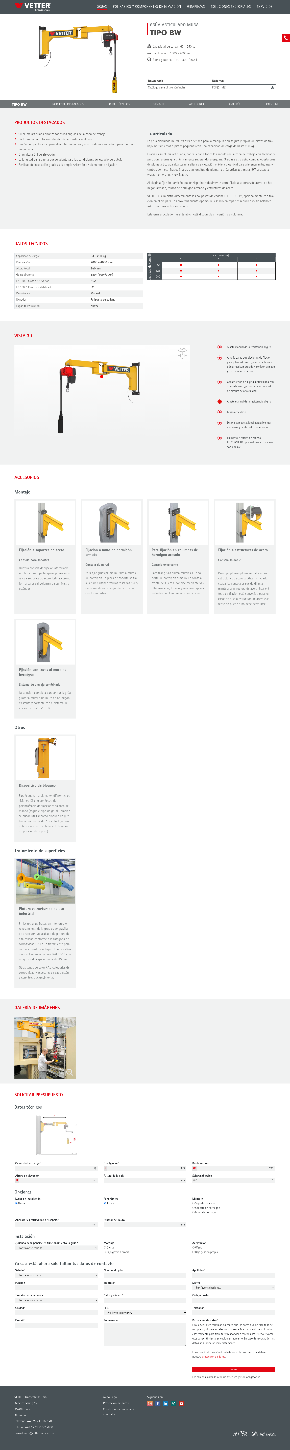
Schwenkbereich (202, 1175)
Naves (21, 1203)
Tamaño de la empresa (29, 1295)
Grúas (102, 7)
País (107, 1308)
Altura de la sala (114, 1175)
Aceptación (199, 1243)
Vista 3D (159, 104)
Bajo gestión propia (117, 1252)
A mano (110, 1203)
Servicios (265, 7)
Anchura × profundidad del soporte (37, 1220)
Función (20, 1282)
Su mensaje (111, 1320)
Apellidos (198, 1270)
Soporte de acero (205, 1203)
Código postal (201, 1295)
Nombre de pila (113, 1270)
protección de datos (213, 1356)
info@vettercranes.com (38, 1433)
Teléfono (198, 1308)
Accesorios (197, 104)
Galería (234, 104)
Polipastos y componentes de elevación (147, 7)
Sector (196, 1282)
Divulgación (111, 1163)
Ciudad (20, 1308)
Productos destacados (67, 104)
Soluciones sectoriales (231, 7)
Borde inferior (200, 1163)
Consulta (271, 104)
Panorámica (111, 1198)
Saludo (20, 1270)
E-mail (20, 1320)
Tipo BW (19, 104)
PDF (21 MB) (219, 87)
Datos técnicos (119, 104)
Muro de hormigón (206, 1212)
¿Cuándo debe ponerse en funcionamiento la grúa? (46, 1243)
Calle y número (113, 1295)
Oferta (110, 1247)
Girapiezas (196, 7)
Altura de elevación (27, 1175)
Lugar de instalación (27, 1198)
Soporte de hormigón (207, 1207)
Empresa (109, 1282)
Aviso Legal (110, 1397)
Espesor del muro (114, 1220)
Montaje (197, 1198)
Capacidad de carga (28, 1163)
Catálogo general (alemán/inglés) (167, 87)
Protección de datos (205, 1320)
